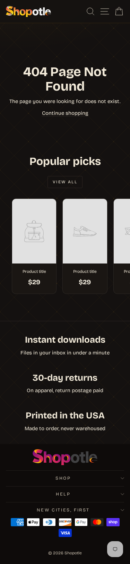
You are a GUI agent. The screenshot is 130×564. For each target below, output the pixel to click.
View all (65, 181)
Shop (63, 478)
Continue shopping (65, 113)
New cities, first (63, 510)
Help (63, 494)
